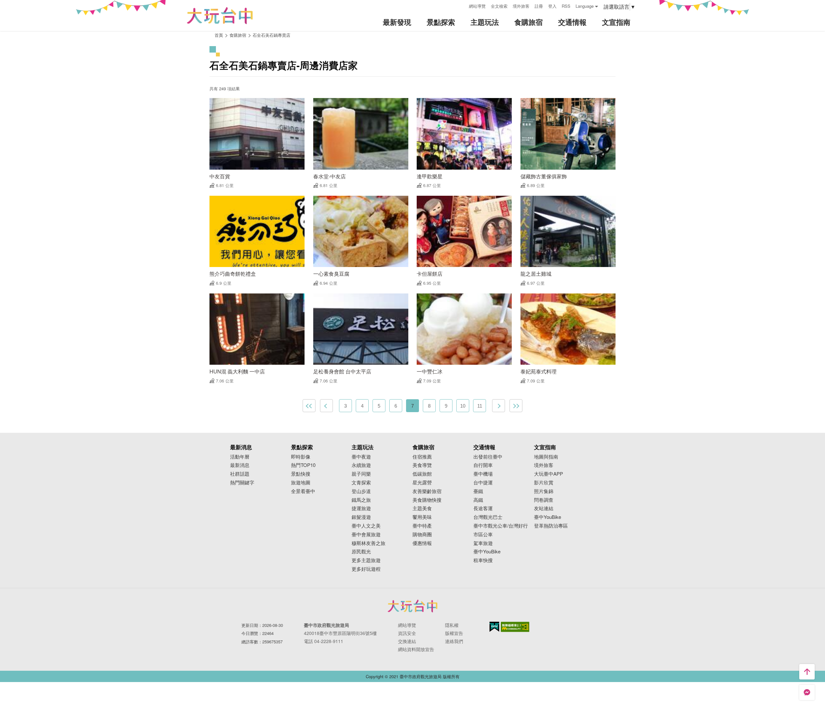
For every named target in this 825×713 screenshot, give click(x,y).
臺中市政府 (412, 605)
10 (462, 406)
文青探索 (361, 482)
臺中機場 (483, 474)
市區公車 (483, 534)
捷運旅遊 (361, 508)
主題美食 (422, 508)
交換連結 (407, 641)
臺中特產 (422, 526)
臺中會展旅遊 (366, 534)
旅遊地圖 (300, 482)
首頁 (219, 35)
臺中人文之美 (366, 526)
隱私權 (452, 625)
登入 (552, 6)
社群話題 (239, 474)
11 (479, 406)
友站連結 (543, 508)
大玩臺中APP (548, 474)
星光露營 (422, 482)
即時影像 (300, 457)
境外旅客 (521, 6)
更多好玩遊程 (366, 569)
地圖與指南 (546, 457)
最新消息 (239, 465)
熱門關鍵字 (242, 482)
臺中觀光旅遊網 (220, 15)
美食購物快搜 (427, 500)
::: (462, 5)
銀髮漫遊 (361, 517)
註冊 (539, 6)
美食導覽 (422, 465)
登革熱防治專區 (551, 526)
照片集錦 (543, 491)
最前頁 (309, 405)
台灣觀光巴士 (487, 517)
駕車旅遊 (483, 543)
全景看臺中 (303, 491)
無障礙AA (515, 627)
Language (585, 6)
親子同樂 (361, 474)
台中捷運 (483, 482)
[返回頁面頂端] (807, 671)
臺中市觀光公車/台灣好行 (500, 526)
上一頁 (326, 405)
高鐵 (478, 500)
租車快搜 (483, 560)
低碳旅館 (422, 474)
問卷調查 (543, 500)
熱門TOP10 (303, 465)
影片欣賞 (543, 482)
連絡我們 (454, 641)
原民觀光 (361, 551)
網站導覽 (477, 6)
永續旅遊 (361, 465)
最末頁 (516, 405)
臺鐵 (478, 491)
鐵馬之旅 (361, 500)
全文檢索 (499, 6)
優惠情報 (422, 543)
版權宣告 (454, 633)
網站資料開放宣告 (416, 649)
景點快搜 (300, 474)
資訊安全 (407, 633)
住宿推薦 (422, 457)
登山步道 (361, 491)
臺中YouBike (486, 551)
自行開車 (483, 465)
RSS (566, 6)
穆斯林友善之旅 (368, 543)
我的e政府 (494, 627)
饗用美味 (422, 517)
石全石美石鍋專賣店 (271, 35)
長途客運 (483, 508)
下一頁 (498, 405)
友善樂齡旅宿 (427, 491)
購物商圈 (422, 534)
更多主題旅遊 (366, 560)
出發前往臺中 (487, 457)
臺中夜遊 (361, 457)
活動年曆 (239, 457)
